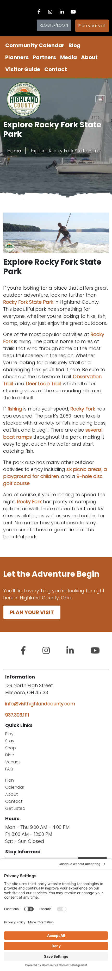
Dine (9, 755)
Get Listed (15, 808)
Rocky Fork (82, 409)
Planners (17, 57)
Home (14, 150)
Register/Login (54, 25)
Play (9, 734)
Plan (9, 780)
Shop (10, 748)
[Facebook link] (39, 12)
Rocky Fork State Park (28, 302)
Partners (44, 57)
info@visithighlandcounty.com (40, 703)
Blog (74, 45)
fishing (14, 409)
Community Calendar (34, 45)
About (89, 57)
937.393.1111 (17, 715)
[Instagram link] (50, 12)
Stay (9, 741)
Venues (13, 762)
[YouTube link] (73, 12)
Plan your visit (92, 26)
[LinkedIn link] (62, 12)
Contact (55, 69)
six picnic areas (84, 469)
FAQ (9, 769)
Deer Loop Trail (43, 383)
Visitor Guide (22, 69)
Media (68, 57)
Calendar (14, 787)
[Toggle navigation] (100, 99)
